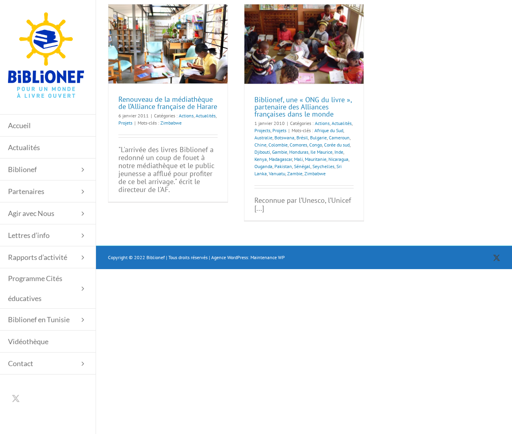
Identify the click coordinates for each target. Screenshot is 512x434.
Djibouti (262, 152)
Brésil (302, 138)
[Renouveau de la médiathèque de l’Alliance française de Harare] (168, 43)
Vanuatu (277, 173)
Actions (186, 116)
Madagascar (280, 159)
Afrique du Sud (328, 130)
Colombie (278, 145)
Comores (298, 145)
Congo (315, 145)
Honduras (298, 152)
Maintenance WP (267, 257)
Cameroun (339, 138)
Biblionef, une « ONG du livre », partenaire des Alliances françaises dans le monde (303, 107)
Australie (263, 138)
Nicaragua (338, 159)
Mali (298, 159)
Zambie (294, 173)
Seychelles (323, 166)
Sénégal (302, 166)
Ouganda (263, 166)
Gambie (279, 152)
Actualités (206, 116)
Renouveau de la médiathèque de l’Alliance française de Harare (167, 103)
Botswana (284, 138)
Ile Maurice (321, 152)
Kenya (260, 159)
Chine (260, 145)
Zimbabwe (171, 123)
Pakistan (283, 166)
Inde (338, 152)
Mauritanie (315, 159)
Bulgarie (318, 138)
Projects (262, 130)
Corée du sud (337, 145)
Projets (125, 123)
